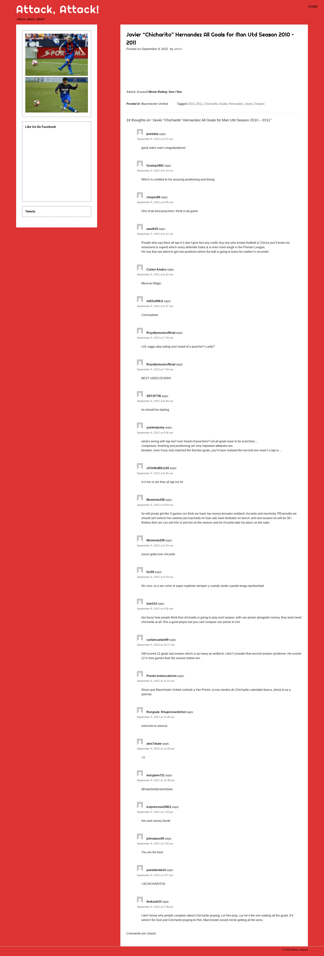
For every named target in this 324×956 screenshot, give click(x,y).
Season (259, 103)
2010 (191, 103)
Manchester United (154, 103)
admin (178, 49)
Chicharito (211, 103)
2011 (199, 103)
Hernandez (236, 103)
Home (313, 6)
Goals (223, 103)
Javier (249, 103)
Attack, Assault (137, 91)
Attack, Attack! (57, 9)
